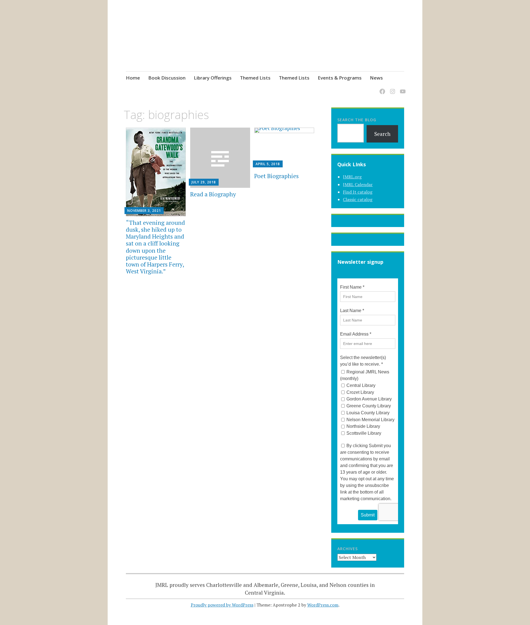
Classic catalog (357, 199)
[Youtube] (401, 88)
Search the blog (356, 119)
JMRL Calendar (358, 184)
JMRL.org (352, 177)
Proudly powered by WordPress (222, 605)
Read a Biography (213, 194)
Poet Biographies (276, 176)
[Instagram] (391, 88)
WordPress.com (322, 605)
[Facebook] (381, 88)
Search (382, 133)
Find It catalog (357, 192)
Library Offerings (213, 78)
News (376, 78)
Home (133, 78)
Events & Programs (340, 78)
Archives (347, 548)
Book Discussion (167, 78)
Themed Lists (255, 78)
